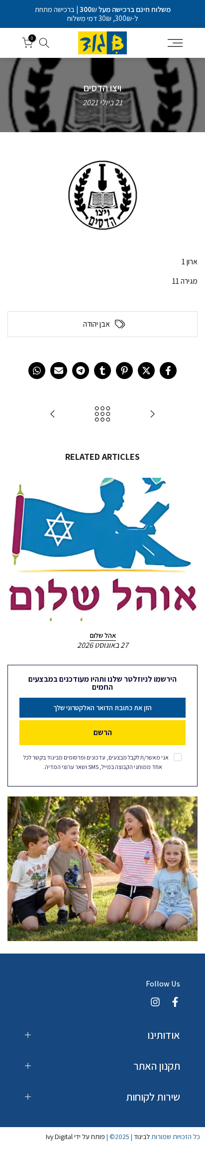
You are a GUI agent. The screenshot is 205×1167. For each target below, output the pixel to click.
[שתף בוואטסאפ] (36, 370)
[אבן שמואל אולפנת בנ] (53, 414)
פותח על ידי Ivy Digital (75, 1136)
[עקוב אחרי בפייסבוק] (175, 1001)
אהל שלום (103, 634)
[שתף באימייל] (58, 370)
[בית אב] (152, 414)
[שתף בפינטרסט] (124, 370)
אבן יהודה (96, 324)
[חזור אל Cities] (102, 414)
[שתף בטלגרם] (80, 370)
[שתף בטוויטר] (146, 370)
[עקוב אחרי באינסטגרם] (155, 1001)
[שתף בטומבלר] (102, 370)
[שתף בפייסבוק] (168, 370)
